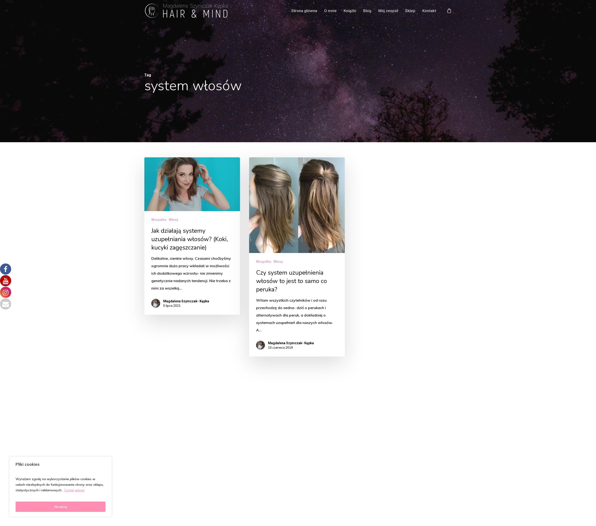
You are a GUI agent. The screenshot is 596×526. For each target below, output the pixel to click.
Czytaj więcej (74, 490)
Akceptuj (60, 507)
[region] (60, 487)
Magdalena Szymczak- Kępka (186, 301)
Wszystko (158, 220)
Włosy (173, 220)
